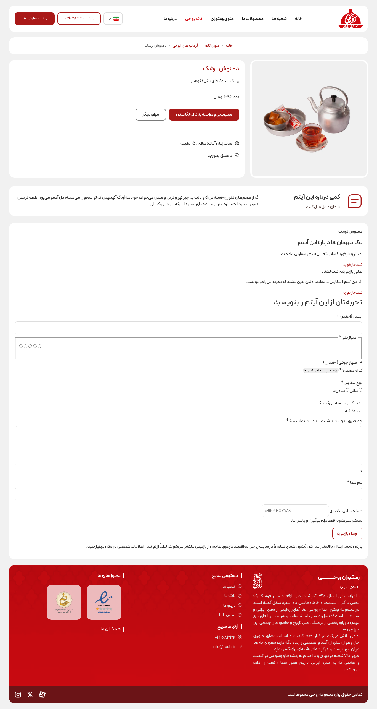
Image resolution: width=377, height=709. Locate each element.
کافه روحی (194, 18)
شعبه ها (279, 18)
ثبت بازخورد (352, 264)
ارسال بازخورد (347, 533)
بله (355, 411)
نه (347, 411)
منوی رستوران (222, 18)
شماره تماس (346, 511)
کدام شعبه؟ (350, 370)
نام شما (354, 482)
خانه (298, 18)
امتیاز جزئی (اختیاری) (340, 362)
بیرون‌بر (338, 391)
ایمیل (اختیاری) (349, 316)
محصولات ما (253, 18)
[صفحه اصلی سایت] (350, 18)
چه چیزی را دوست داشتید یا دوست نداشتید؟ (324, 421)
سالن (354, 391)
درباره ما (170, 18)
